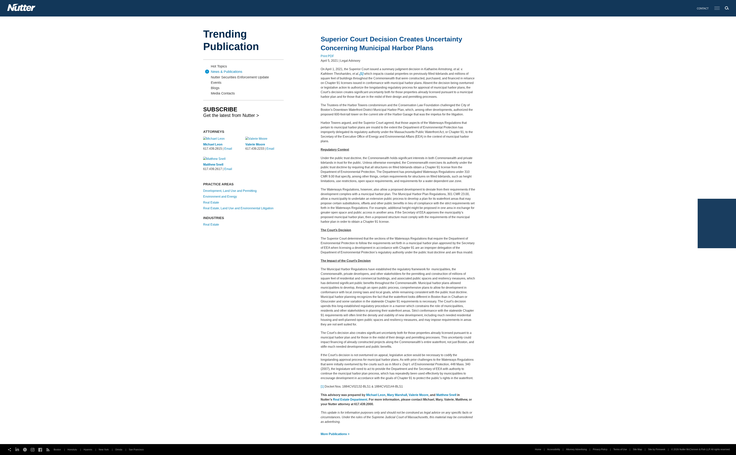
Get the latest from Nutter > (231, 112)
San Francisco (136, 449)
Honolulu (72, 449)
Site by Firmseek (656, 449)
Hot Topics (219, 66)
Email (228, 148)
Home (538, 449)
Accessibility (553, 449)
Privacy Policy (600, 449)
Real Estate (211, 202)
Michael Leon (213, 144)
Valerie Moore (255, 144)
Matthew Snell (213, 164)
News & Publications (226, 72)
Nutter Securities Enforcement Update (240, 77)
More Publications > (335, 434)
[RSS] (48, 449)
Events (216, 83)
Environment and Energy (220, 196)
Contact (703, 8)
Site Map (637, 449)
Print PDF (327, 56)
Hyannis (88, 449)
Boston (57, 449)
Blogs (215, 88)
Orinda (118, 449)
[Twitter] (25, 449)
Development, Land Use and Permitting (230, 190)
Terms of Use (620, 449)
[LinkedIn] (17, 449)
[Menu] (717, 8)
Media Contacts (223, 93)
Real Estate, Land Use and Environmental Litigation (238, 208)
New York (104, 449)
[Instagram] (32, 449)
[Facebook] (40, 449)
